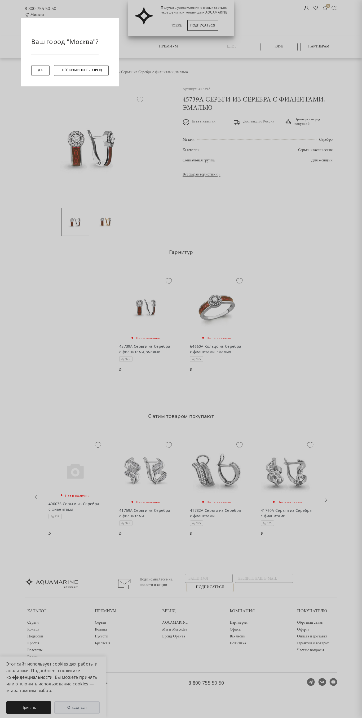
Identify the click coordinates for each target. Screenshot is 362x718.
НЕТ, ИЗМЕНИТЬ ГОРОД (81, 70)
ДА (40, 70)
